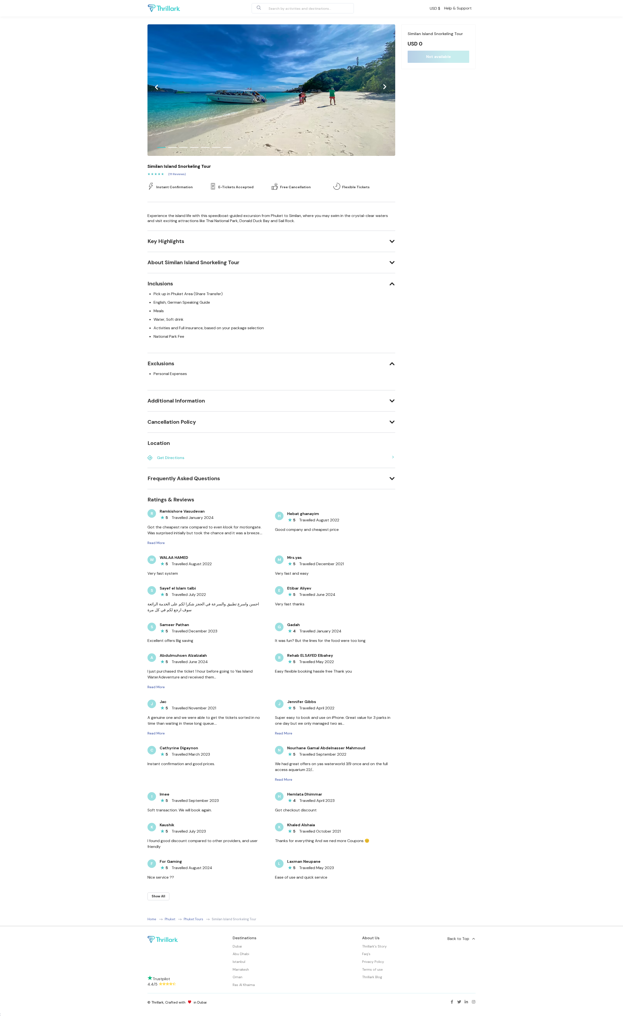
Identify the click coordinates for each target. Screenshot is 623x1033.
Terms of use (372, 969)
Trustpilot (161, 978)
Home (151, 919)
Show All (158, 896)
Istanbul (239, 961)
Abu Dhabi (241, 954)
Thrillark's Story (374, 946)
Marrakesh (241, 969)
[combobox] (297, 8)
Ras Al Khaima (244, 985)
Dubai (237, 946)
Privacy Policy (373, 961)
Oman (237, 977)
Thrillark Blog (372, 977)
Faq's (366, 954)
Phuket (170, 919)
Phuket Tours (193, 919)
